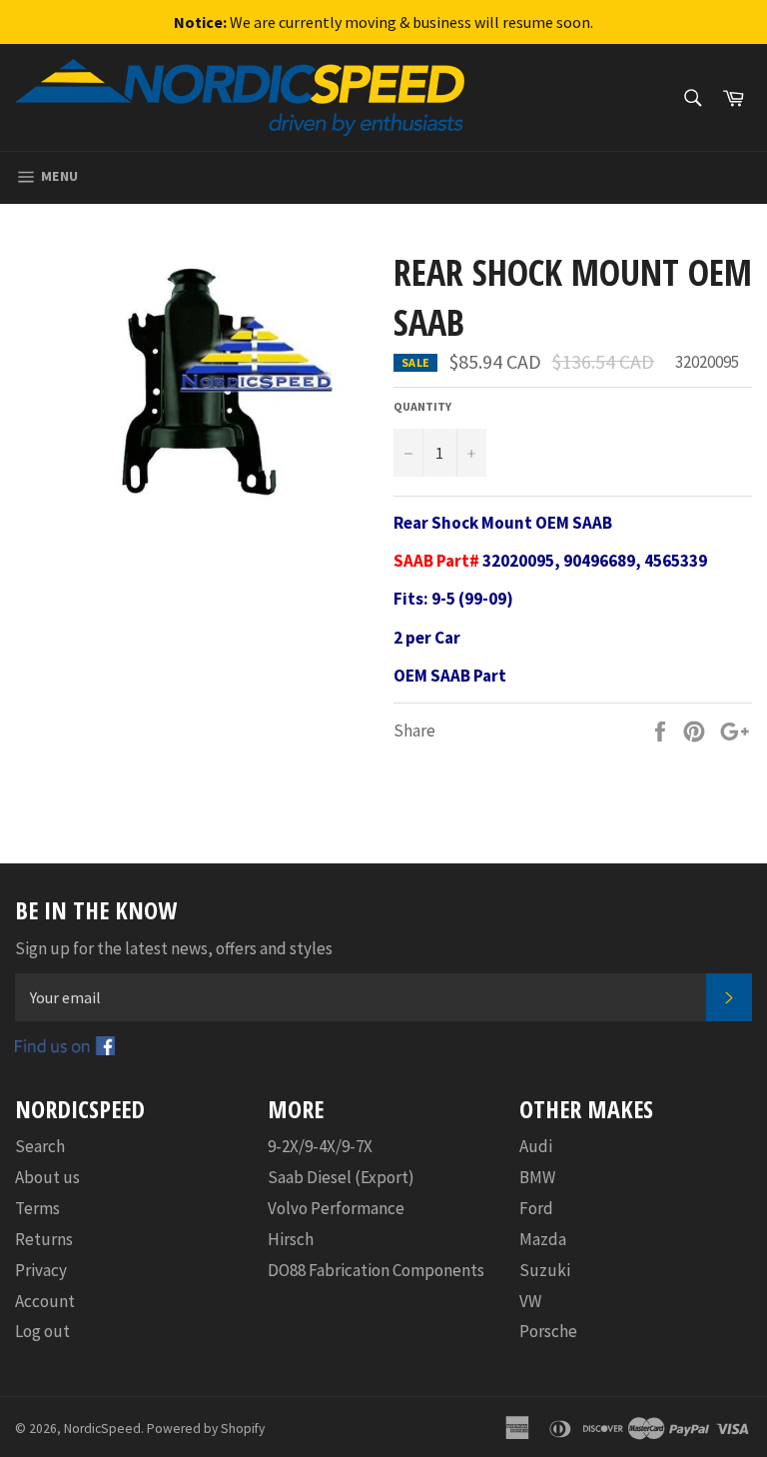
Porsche (548, 1331)
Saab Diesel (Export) (341, 1177)
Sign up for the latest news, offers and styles (174, 948)
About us (47, 1177)
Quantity (422, 406)
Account (45, 1301)
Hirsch (291, 1239)
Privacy (41, 1270)
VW (530, 1301)
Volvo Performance (336, 1208)
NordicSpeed (102, 1428)
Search (40, 1146)
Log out (42, 1331)
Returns (44, 1239)
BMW (537, 1177)
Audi (535, 1146)
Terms (37, 1208)
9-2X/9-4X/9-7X (320, 1146)
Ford (536, 1208)
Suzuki (544, 1270)
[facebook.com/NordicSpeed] (65, 1049)
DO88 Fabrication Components (376, 1270)
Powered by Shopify (206, 1428)
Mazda (542, 1239)
